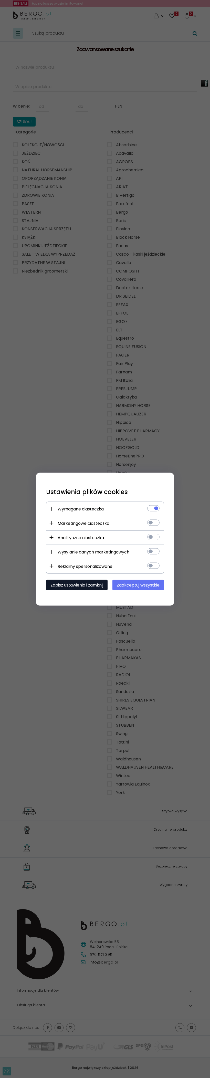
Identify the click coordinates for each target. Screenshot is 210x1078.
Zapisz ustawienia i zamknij (76, 585)
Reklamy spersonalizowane (85, 566)
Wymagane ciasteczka (81, 509)
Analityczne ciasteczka (81, 537)
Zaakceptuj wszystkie (138, 585)
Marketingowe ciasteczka (83, 523)
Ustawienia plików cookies (87, 491)
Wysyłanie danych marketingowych (93, 552)
